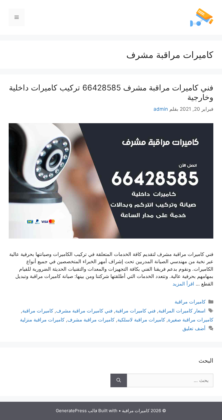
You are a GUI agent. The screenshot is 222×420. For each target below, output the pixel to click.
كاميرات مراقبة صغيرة (190, 320)
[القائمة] (17, 17)
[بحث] (118, 381)
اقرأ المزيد (183, 284)
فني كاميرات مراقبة (135, 311)
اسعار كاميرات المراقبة (182, 311)
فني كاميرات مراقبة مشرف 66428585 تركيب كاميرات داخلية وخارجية (111, 92)
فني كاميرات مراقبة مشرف (84, 311)
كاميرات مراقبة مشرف (90, 320)
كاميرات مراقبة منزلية (42, 320)
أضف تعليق (194, 328)
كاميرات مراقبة (190, 302)
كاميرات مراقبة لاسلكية (141, 320)
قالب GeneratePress (76, 410)
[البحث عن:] (170, 381)
